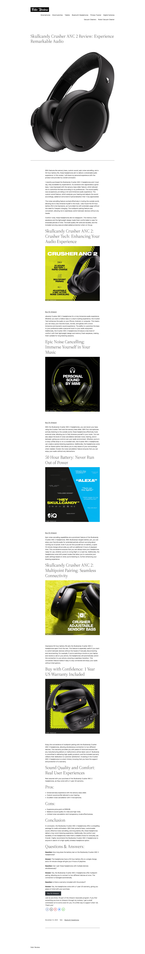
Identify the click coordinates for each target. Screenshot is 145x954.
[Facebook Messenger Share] (59, 909)
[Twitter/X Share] (51, 909)
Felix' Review (35, 947)
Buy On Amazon (51, 312)
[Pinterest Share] (55, 909)
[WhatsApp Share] (63, 909)
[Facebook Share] (47, 909)
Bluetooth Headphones (72, 920)
